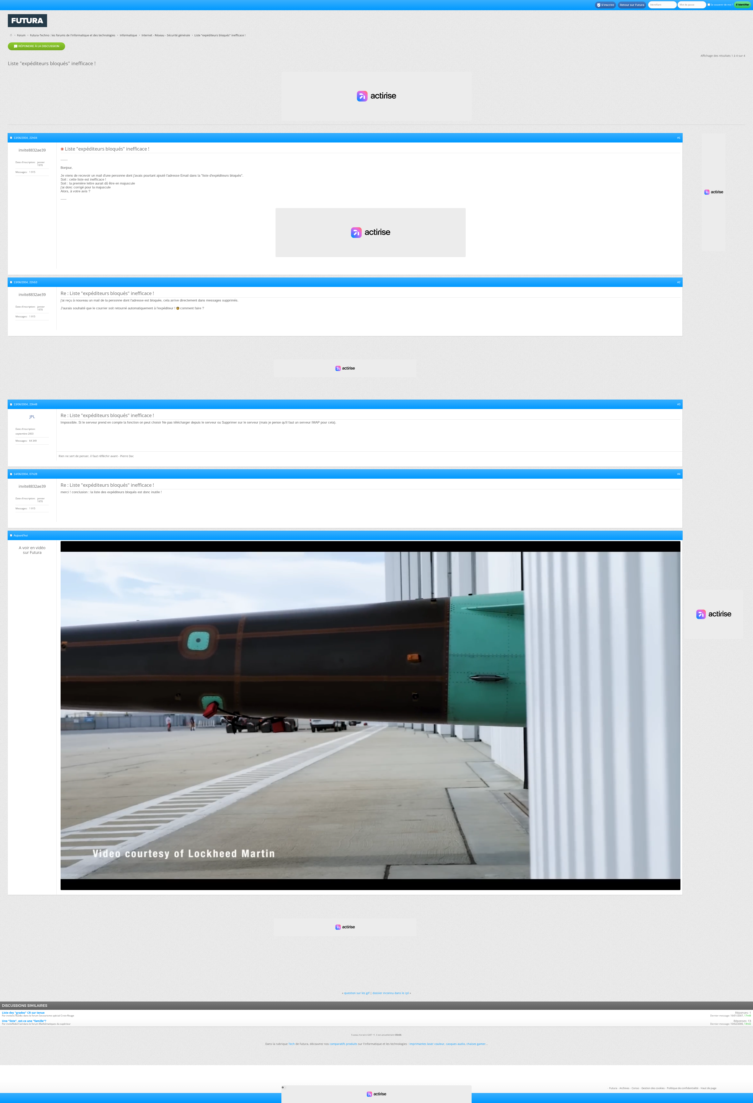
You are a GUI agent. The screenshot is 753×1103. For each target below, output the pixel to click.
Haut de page (708, 1088)
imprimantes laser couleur (426, 1044)
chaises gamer (476, 1044)
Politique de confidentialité (682, 1088)
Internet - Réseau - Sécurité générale (166, 35)
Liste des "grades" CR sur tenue (23, 1012)
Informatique (128, 35)
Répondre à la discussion (36, 46)
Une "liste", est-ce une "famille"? (24, 1021)
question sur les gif (356, 993)
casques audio (455, 1044)
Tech (291, 1044)
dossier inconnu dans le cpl (391, 993)
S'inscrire (605, 5)
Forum (21, 35)
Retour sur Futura (632, 5)
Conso (635, 1088)
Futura (613, 1088)
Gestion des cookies (653, 1088)
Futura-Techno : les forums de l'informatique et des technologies (72, 35)
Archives (624, 1088)
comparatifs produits (343, 1044)
